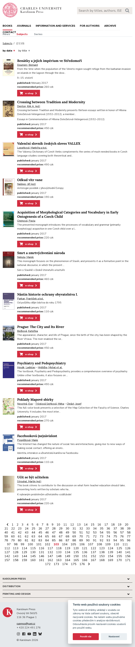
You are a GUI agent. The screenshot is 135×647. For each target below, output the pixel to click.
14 (86, 525)
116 (41, 548)
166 (84, 560)
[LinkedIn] (34, 634)
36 (108, 529)
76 (122, 536)
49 (67, 532)
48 (61, 532)
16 (99, 525)
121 (84, 548)
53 (95, 532)
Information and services (55, 26)
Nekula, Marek (25, 257)
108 (99, 544)
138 (102, 552)
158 (15, 560)
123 (102, 548)
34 (95, 529)
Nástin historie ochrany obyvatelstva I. (47, 294)
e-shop (29, 93)
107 (90, 544)
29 (61, 529)
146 (41, 556)
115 (33, 548)
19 (120, 525)
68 (67, 536)
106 (82, 544)
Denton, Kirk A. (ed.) (28, 106)
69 (74, 536)
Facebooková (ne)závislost (37, 436)
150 (76, 556)
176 (82, 564)
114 (24, 548)
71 (88, 536)
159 (24, 560)
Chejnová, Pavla (26, 221)
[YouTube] (29, 634)
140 (119, 552)
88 (74, 540)
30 (67, 529)
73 (101, 536)
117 (50, 548)
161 (41, 560)
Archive (110, 26)
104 (65, 544)
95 (122, 540)
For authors (90, 26)
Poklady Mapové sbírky (35, 400)
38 (122, 529)
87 (67, 540)
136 (84, 552)
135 (76, 552)
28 (54, 529)
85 (54, 540)
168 (102, 560)
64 (40, 536)
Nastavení (114, 636)
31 (74, 529)
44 (33, 532)
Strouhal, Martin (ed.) (29, 481)
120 (76, 548)
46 (47, 532)
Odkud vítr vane (29, 180)
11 (65, 525)
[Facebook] (24, 634)
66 (54, 536)
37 (115, 529)
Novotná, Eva (25, 404)
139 (110, 552)
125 (119, 548)
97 (9, 544)
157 (7, 560)
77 (129, 536)
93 (108, 540)
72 (95, 536)
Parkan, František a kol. (30, 298)
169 (110, 560)
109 (108, 544)
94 (115, 540)
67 (61, 536)
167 (93, 560)
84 (47, 540)
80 (20, 540)
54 (101, 532)
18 (113, 525)
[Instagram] (18, 634)
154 (110, 556)
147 (50, 556)
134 (67, 552)
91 (95, 540)
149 (67, 556)
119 (67, 548)
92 (101, 540)
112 (7, 548)
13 (79, 525)
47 (54, 532)
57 (122, 532)
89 (81, 540)
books (7, 26)
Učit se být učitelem (33, 477)
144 (24, 556)
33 (88, 529)
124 (110, 548)
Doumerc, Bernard (27, 65)
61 (20, 536)
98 (16, 544)
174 (65, 564)
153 (102, 556)
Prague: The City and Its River (40, 327)
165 (76, 560)
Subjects (22, 34)
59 (6, 536)
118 (59, 548)
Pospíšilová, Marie (27, 440)
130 (33, 552)
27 (47, 529)
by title (22, 50)
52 (88, 532)
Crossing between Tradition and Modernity (51, 102)
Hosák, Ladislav (26, 367)
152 (93, 556)
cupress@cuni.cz (26, 623)
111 (125, 544)
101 (39, 544)
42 (20, 532)
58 (129, 532)
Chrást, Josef (74, 404)
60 (13, 536)
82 (33, 540)
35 (101, 529)
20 (126, 525)
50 (74, 532)
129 (24, 552)
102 (47, 544)
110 (116, 544)
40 (6, 532)
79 (13, 540)
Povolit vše (85, 636)
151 (84, 556)
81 (26, 540)
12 (72, 525)
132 (50, 552)
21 (6, 529)
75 (115, 536)
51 (81, 532)
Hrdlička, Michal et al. (50, 367)
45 (40, 532)
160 (33, 560)
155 (119, 556)
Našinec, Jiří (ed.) (26, 184)
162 (50, 560)
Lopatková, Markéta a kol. (32, 148)
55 (108, 532)
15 (92, 525)
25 (33, 529)
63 (33, 536)
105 (73, 544)
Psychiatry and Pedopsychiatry (41, 363)
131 (41, 552)
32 (81, 529)
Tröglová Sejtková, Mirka (49, 404)
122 (93, 548)
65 (47, 536)
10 (58, 525)
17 (106, 525)
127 (7, 552)
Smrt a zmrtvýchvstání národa (41, 253)
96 (129, 540)
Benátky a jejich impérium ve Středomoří (49, 61)
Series (38, 34)
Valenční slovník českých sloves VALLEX (48, 144)
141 (128, 552)
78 (6, 540)
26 (40, 529)
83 (40, 540)
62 (26, 536)
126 (128, 548)
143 (15, 556)
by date (7, 50)
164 (67, 560)
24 (26, 529)
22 (13, 529)
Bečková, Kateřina (27, 331)
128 (15, 552)
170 (119, 560)
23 (20, 529)
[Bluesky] (40, 634)
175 (73, 564)
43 (26, 532)
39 (129, 529)
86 (61, 540)
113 (15, 548)
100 (30, 544)
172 (48, 564)
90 (88, 540)
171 (128, 560)
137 (93, 552)
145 (33, 556)
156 (128, 556)
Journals (24, 26)
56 (115, 532)
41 (13, 532)
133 (59, 552)
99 (22, 544)
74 (108, 536)
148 (59, 556)
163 (59, 560)
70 (81, 536)
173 (56, 564)
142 (7, 556)
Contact (9, 32)
